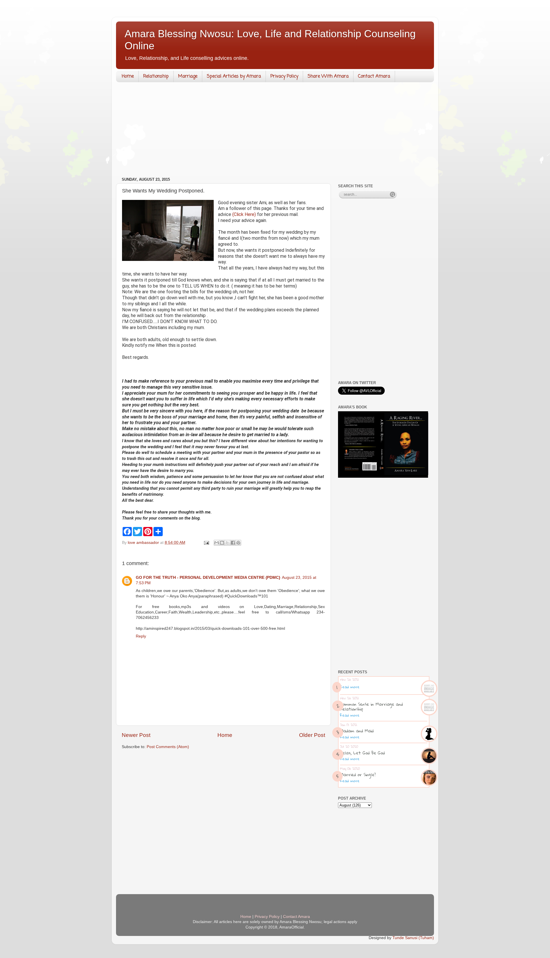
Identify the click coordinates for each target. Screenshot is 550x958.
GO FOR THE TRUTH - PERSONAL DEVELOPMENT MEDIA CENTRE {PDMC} (208, 577)
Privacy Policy (284, 76)
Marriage (187, 76)
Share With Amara (328, 76)
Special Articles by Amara (234, 76)
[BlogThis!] (222, 543)
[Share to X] (227, 543)
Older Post (312, 735)
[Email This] (216, 543)
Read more (350, 686)
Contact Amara (374, 76)
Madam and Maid (357, 731)
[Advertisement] (275, 131)
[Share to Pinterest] (238, 543)
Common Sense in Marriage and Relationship (371, 706)
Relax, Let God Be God (362, 753)
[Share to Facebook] (233, 543)
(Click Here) (244, 214)
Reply (141, 636)
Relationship (156, 76)
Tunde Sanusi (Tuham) (413, 938)
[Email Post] (206, 542)
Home (128, 76)
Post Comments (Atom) (168, 747)
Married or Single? (358, 774)
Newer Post (136, 735)
